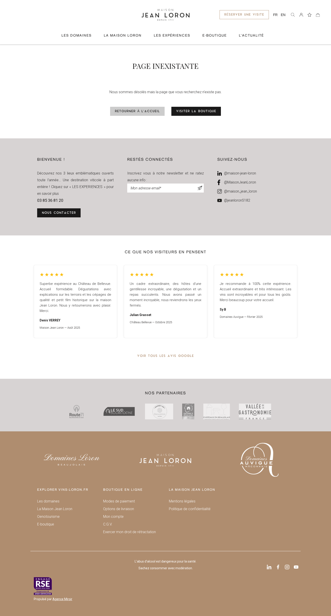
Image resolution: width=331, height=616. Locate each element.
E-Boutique (214, 35)
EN (283, 15)
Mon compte (113, 516)
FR (275, 15)
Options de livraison (118, 509)
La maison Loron (123, 35)
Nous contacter (59, 213)
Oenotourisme (48, 516)
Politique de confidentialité (190, 509)
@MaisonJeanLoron (240, 182)
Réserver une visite (244, 14)
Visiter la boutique (196, 111)
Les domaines (76, 35)
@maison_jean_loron (240, 191)
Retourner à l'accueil (137, 111)
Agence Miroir (62, 599)
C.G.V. (107, 524)
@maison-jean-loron (240, 173)
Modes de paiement (119, 501)
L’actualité (251, 35)
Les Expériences (172, 35)
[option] (75, 301)
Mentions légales (182, 501)
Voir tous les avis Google (165, 356)
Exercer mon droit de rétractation (129, 532)
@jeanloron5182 (237, 200)
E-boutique (45, 524)
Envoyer (200, 188)
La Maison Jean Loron (54, 509)
